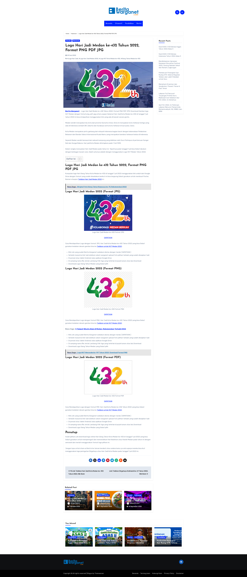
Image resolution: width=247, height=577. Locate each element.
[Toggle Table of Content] (79, 159)
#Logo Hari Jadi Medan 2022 (88, 58)
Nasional (76, 40)
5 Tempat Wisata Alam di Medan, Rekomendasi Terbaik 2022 (100, 329)
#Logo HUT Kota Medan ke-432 (109, 58)
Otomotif (118, 23)
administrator (105, 503)
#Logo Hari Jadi (72, 58)
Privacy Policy (169, 573)
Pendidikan (129, 23)
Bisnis (100, 495)
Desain (68, 40)
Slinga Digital (75, 503)
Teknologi (137, 495)
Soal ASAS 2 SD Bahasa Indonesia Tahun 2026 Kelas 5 (107, 543)
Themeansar (99, 573)
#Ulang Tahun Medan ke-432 (130, 58)
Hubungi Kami (157, 573)
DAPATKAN (108, 238)
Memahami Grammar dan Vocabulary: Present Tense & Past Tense (169, 86)
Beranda (109, 23)
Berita (139, 23)
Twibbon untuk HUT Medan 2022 (109, 246)
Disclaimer (180, 573)
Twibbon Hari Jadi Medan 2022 (90, 179)
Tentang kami (145, 573)
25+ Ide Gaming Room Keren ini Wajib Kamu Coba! (136, 501)
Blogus (89, 573)
